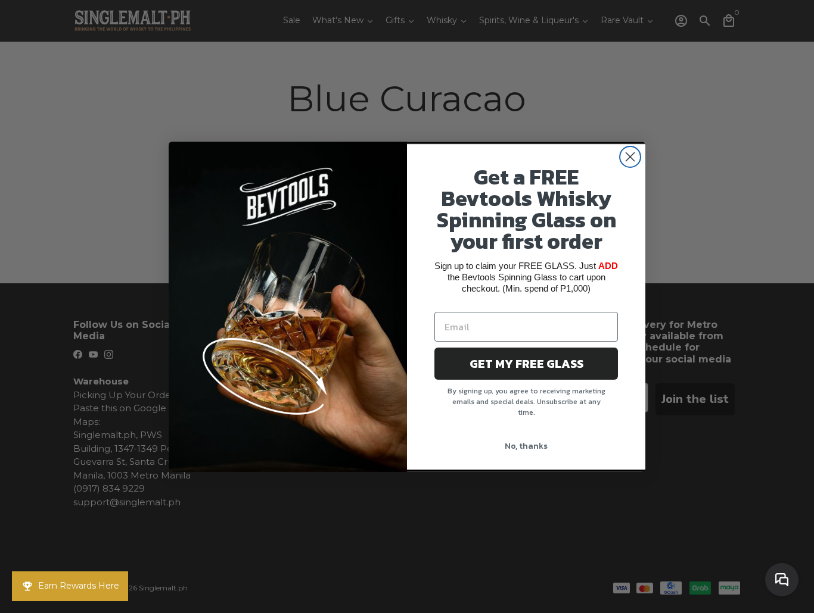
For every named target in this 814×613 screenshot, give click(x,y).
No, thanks (526, 446)
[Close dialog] (630, 156)
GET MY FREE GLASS (526, 364)
